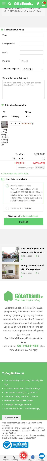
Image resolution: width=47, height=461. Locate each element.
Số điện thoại (8, 44)
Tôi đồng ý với (23, 216)
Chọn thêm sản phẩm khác (15, 173)
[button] (11, 417)
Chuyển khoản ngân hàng (20, 186)
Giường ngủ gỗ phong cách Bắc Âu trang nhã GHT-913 (5, 137)
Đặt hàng (23, 222)
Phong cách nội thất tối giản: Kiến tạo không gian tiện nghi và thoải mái (32, 267)
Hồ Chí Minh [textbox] (28, 69)
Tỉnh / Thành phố (10, 69)
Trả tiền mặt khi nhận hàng (20, 208)
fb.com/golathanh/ (22, 404)
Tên (4, 35)
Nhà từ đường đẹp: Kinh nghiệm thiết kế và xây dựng (32, 250)
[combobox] (31, 69)
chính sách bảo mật (29, 216)
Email (5, 52)
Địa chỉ (5, 61)
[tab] (9, 4)
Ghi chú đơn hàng (15, 78)
